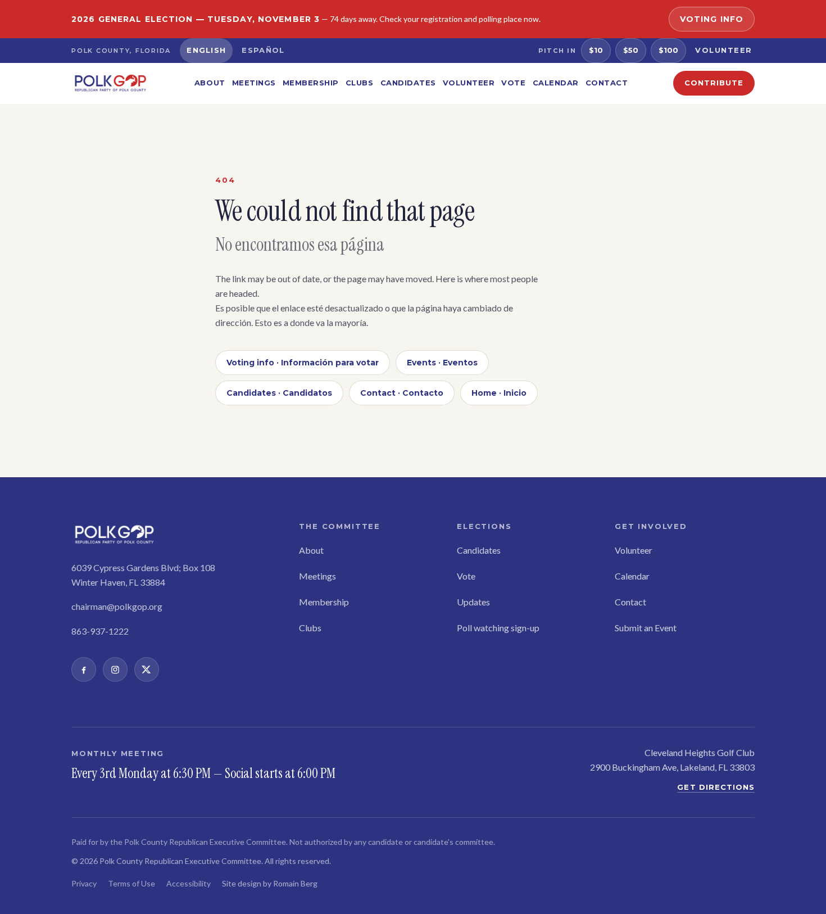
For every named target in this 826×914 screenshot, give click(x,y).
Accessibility (188, 883)
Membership (311, 82)
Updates (473, 601)
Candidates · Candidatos (279, 393)
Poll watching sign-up (498, 627)
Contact (607, 82)
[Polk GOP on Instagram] (115, 669)
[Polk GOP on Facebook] (83, 669)
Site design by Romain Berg (269, 883)
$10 (596, 50)
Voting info (711, 19)
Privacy (84, 883)
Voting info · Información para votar (302, 363)
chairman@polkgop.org (116, 606)
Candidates (408, 82)
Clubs (360, 82)
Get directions (716, 786)
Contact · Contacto (401, 393)
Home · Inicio (499, 393)
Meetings (254, 82)
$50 (630, 50)
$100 (668, 50)
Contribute (713, 82)
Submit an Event (646, 627)
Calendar (556, 82)
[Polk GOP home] (110, 83)
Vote (513, 82)
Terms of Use (131, 883)
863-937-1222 (100, 631)
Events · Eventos (442, 363)
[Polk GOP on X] (146, 669)
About (209, 82)
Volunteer (723, 50)
